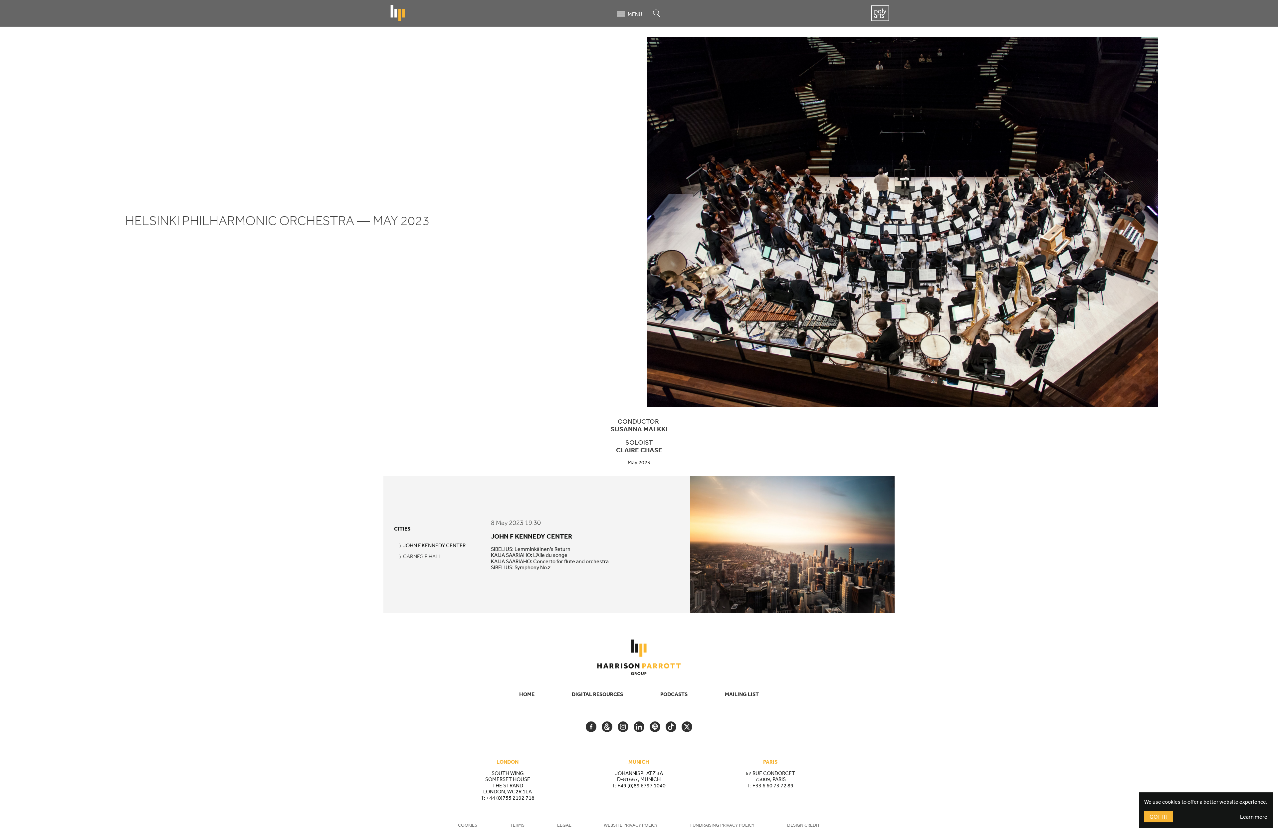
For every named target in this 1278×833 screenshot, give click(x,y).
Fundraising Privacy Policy (722, 825)
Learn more (1253, 817)
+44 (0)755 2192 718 (510, 797)
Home (526, 694)
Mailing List (742, 694)
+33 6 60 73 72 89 (772, 785)
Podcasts (674, 694)
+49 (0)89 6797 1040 (641, 785)
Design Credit (803, 825)
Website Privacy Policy (631, 825)
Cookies (467, 825)
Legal (564, 825)
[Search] (657, 13)
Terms (517, 825)
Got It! (1159, 816)
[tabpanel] (690, 544)
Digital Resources (597, 694)
